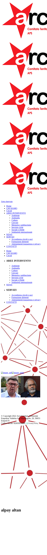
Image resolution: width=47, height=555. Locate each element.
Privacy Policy (33, 423)
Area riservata (7, 201)
